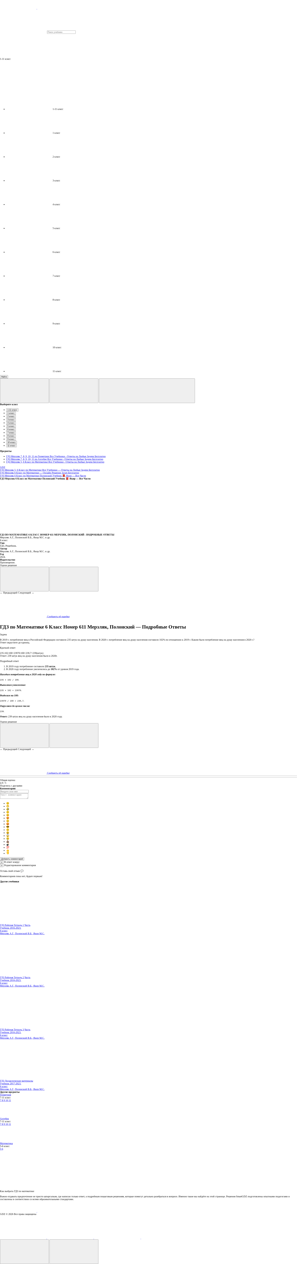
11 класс (11, 445)
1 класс (11, 413)
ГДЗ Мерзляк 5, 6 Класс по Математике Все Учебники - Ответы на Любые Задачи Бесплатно (55, 462)
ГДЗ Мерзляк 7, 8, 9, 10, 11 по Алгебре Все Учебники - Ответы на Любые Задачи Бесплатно (54, 459)
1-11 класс (12, 410)
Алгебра (4, 1118)
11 (10, 1100)
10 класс (11, 442)
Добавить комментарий (12, 859)
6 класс (11, 429)
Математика (6, 1143)
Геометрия (5, 1094)
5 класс (11, 426)
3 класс (11, 419)
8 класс (11, 436)
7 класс (11, 432)
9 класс (11, 439)
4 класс (11, 423)
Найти (4, 377)
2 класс (11, 416)
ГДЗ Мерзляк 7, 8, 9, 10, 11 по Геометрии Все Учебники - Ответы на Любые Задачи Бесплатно (56, 456)
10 (7, 1100)
